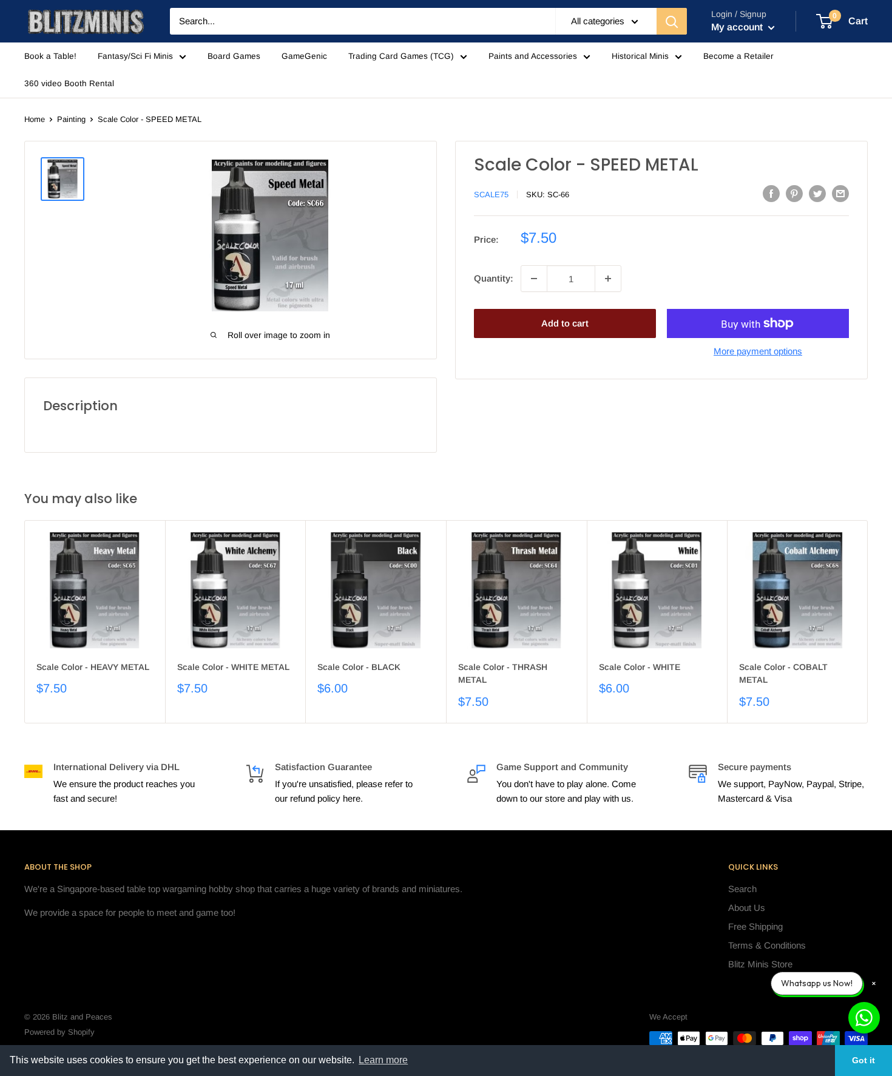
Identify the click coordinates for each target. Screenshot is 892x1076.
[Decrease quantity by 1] (534, 278)
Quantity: (493, 278)
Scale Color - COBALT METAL (783, 673)
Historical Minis (640, 56)
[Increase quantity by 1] (608, 278)
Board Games (234, 56)
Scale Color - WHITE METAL (233, 667)
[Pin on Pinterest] (794, 193)
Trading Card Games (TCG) (401, 56)
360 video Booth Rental (69, 83)
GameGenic (304, 56)
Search (742, 889)
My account (738, 27)
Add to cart (565, 323)
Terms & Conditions (767, 945)
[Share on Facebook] (771, 193)
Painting (71, 119)
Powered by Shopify (59, 1032)
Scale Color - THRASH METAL (502, 673)
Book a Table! (50, 56)
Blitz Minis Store (760, 964)
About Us (746, 907)
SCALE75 (491, 194)
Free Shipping (755, 926)
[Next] (868, 621)
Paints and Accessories (532, 56)
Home (34, 119)
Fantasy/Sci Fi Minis (135, 56)
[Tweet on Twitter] (817, 193)
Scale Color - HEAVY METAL (92, 667)
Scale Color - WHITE (639, 667)
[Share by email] (840, 193)
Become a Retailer (738, 56)
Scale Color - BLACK (358, 667)
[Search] (672, 21)
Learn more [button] (383, 1060)
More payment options (758, 351)
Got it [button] (863, 1060)
